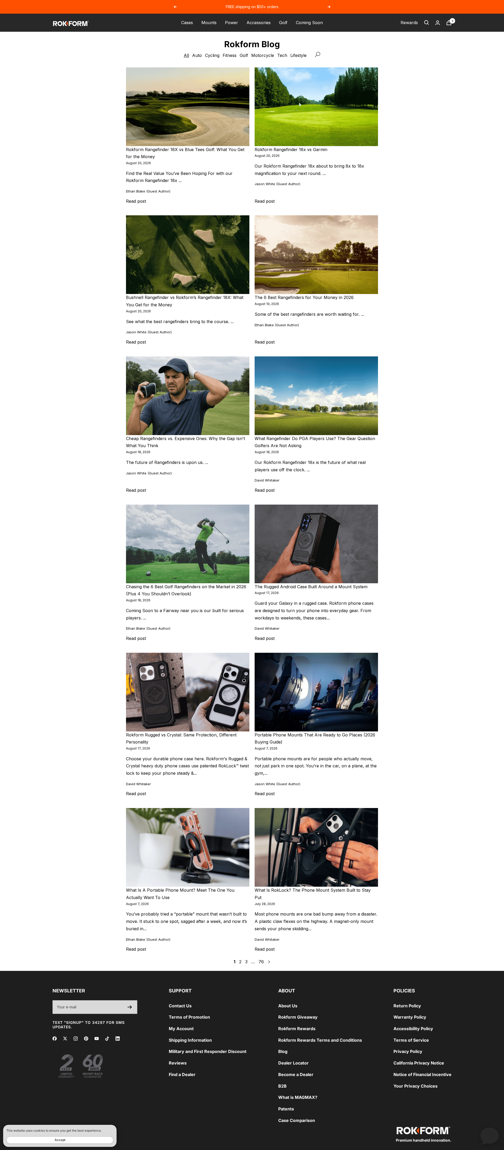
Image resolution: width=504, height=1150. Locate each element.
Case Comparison (296, 1120)
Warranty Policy (409, 1017)
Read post (136, 201)
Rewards (409, 22)
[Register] (130, 1007)
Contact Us (180, 1005)
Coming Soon (309, 22)
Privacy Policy (407, 1051)
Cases (187, 22)
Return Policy (407, 1005)
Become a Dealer (295, 1074)
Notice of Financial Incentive (422, 1074)
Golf (283, 22)
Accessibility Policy (413, 1028)
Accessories (258, 22)
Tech (282, 55)
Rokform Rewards (297, 1028)
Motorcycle (262, 55)
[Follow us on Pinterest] (86, 1038)
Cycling (212, 55)
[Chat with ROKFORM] (489, 1135)
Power (231, 22)
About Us (287, 1005)
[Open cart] (449, 22)
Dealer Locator (293, 1063)
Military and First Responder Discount (207, 1051)
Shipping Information (190, 1040)
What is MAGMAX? (297, 1097)
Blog (282, 1051)
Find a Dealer (182, 1074)
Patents (286, 1108)
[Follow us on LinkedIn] (118, 1038)
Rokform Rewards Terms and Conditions (320, 1040)
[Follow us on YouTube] (96, 1038)
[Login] (437, 22)
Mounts (209, 22)
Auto (197, 55)
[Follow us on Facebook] (54, 1038)
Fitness (230, 55)
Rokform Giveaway (298, 1017)
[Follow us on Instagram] (76, 1038)
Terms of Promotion (189, 1017)
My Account (181, 1028)
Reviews (178, 1063)
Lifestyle (298, 55)
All (186, 55)
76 (261, 961)
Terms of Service (411, 1040)
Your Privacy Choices (415, 1086)
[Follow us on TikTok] (107, 1038)
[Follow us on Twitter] (65, 1038)
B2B (282, 1086)
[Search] (426, 22)
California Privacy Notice (418, 1063)
